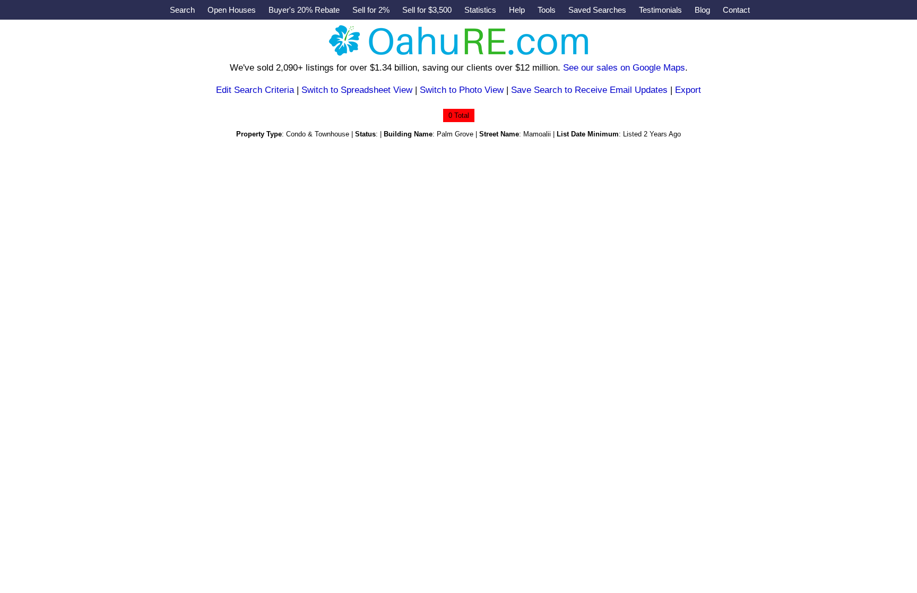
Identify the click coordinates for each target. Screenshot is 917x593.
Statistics (480, 9)
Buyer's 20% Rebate (304, 9)
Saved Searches (597, 9)
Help (517, 9)
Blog (702, 9)
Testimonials (660, 9)
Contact (736, 9)
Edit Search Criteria (255, 90)
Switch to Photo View (462, 90)
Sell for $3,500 (427, 9)
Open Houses (231, 9)
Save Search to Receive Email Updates (589, 90)
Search (182, 9)
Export (688, 90)
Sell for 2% (371, 9)
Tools (547, 9)
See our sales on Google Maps (624, 68)
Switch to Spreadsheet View (356, 90)
